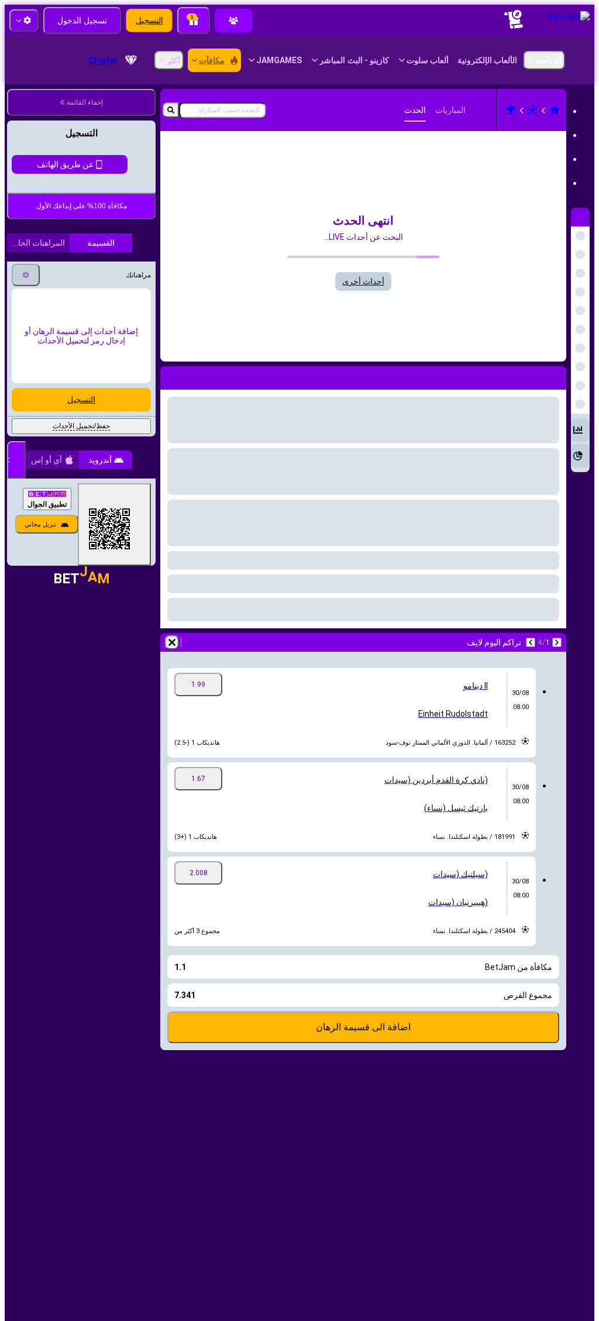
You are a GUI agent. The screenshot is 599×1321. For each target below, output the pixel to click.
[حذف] (172, 642)
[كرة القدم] (532, 110)
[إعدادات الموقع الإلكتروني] (24, 20)
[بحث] (171, 110)
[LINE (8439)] (555, 110)
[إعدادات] (26, 373)
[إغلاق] (16, 557)
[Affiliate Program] (233, 20)
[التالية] (530, 642)
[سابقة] (557, 642)
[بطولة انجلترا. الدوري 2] (511, 110)
